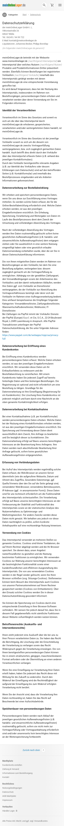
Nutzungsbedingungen (12, 788)
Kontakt (5, 777)
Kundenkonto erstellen (12, 765)
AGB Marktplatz (9, 796)
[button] (44, 5)
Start (25, 15)
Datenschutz (8, 792)
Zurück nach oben (31, 750)
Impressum (7, 800)
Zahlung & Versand (10, 769)
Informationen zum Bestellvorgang (17, 773)
